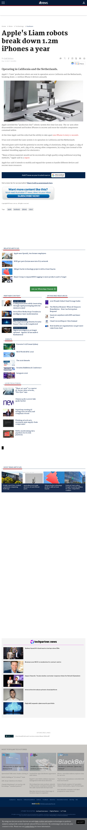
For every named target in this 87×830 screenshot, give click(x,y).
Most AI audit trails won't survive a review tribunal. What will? (32, 736)
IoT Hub (63, 811)
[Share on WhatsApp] (43, 459)
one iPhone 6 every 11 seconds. (66, 135)
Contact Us (12, 799)
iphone (24, 209)
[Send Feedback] (76, 58)
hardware (17, 209)
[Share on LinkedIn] (73, 58)
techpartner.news (42, 811)
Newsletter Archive (62, 799)
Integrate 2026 (22, 373)
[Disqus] (43, 522)
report (26, 157)
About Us (19, 799)
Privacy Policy (53, 815)
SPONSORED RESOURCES (57, 296)
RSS (77, 799)
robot (31, 209)
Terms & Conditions (63, 815)
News (11, 26)
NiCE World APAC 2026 (25, 352)
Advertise (52, 799)
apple (9, 209)
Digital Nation (54, 811)
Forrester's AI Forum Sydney (27, 344)
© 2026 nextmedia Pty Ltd (47, 804)
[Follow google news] (77, 63)
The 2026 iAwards (23, 361)
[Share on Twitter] (65, 58)
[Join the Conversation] (60, 58)
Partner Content (12, 296)
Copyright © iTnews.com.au (9, 203)
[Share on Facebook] (69, 58)
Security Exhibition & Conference (28, 368)
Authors (38, 799)
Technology (19, 26)
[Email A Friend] (80, 58)
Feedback (45, 799)
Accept (80, 822)
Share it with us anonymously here (40, 183)
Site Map (71, 799)
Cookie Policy (29, 826)
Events (8, 339)
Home (4, 26)
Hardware (29, 26)
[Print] (83, 58)
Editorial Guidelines (29, 799)
